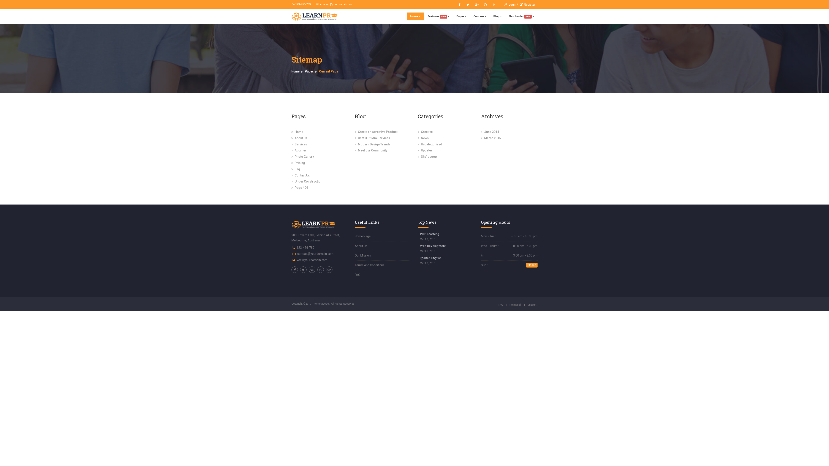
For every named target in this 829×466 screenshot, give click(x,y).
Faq (297, 169)
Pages (460, 16)
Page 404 (301, 187)
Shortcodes (519, 16)
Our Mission (363, 255)
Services (301, 144)
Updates (427, 150)
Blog (496, 16)
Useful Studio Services (374, 138)
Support (532, 304)
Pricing (300, 163)
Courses (478, 16)
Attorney (301, 150)
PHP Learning (429, 234)
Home (414, 16)
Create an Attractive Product (377, 132)
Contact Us (302, 175)
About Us (301, 138)
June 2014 (491, 132)
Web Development (433, 246)
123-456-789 (303, 4)
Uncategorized (431, 144)
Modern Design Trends (374, 144)
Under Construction (308, 181)
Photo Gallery (304, 156)
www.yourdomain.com (312, 260)
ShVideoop (429, 156)
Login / (513, 4)
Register (529, 4)
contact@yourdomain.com (336, 4)
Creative (427, 132)
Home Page (363, 236)
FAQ (357, 275)
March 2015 (492, 138)
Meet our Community (372, 150)
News (425, 138)
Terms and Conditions (369, 265)
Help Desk (515, 304)
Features (436, 16)
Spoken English (430, 258)
